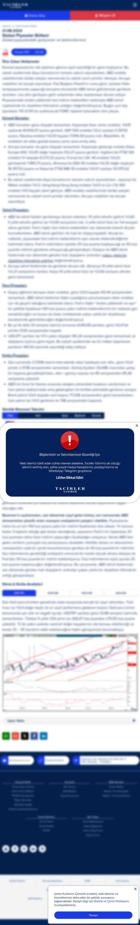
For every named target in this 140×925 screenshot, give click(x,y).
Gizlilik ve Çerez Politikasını (111, 901)
